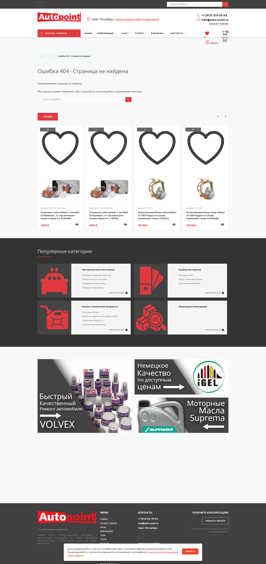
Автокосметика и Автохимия (98, 269)
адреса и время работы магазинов (137, 19)
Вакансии (104, 543)
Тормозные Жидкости (92, 320)
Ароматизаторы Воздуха (94, 279)
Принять (190, 551)
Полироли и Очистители (93, 283)
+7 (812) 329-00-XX (214, 15)
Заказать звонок (218, 23)
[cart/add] (77, 224)
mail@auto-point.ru (214, 19)
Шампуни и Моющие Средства (96, 275)
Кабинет (214, 43)
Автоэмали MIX (186, 275)
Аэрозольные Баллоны (189, 283)
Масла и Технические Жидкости (100, 306)
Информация (106, 531)
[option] (60, 177)
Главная (104, 519)
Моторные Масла (90, 312)
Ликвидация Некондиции (193, 306)
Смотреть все (117, 293)
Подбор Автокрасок (190, 269)
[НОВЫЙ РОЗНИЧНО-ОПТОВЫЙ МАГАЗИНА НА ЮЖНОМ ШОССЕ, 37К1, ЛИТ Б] (133, 50)
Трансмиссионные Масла (93, 324)
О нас (102, 535)
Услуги (103, 539)
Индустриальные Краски (190, 279)
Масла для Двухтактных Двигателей (99, 316)
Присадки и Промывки (92, 287)
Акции (103, 527)
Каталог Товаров (108, 523)
